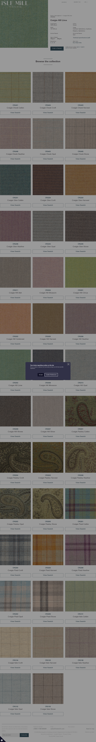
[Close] (68, 364)
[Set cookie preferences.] (3, 739)
